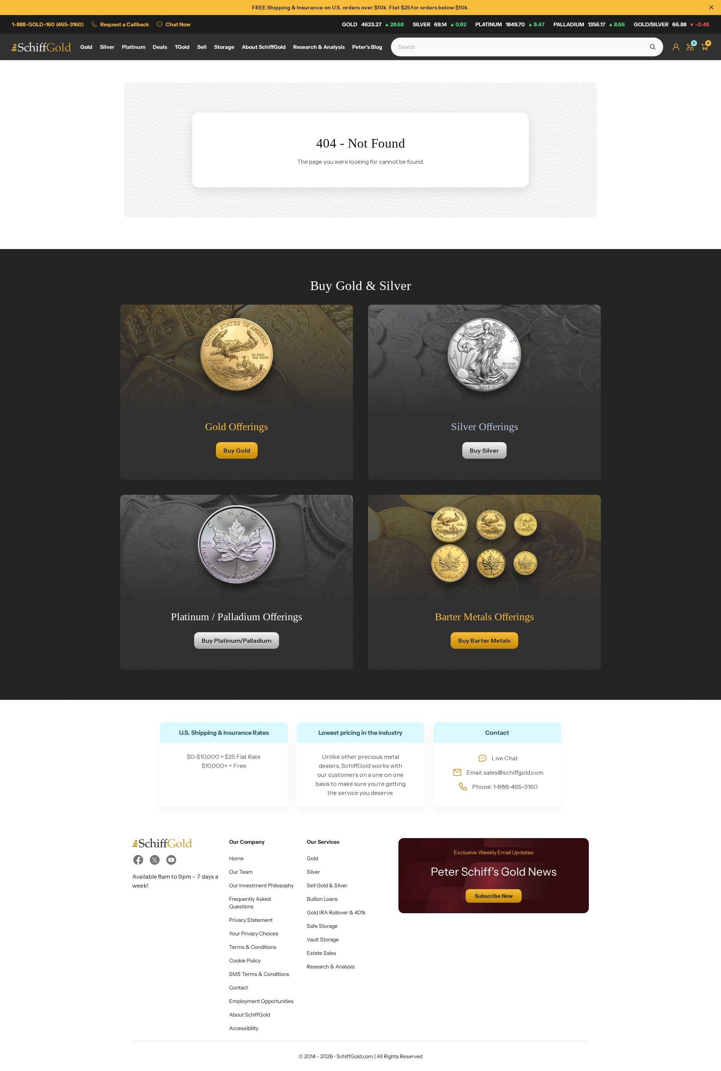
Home (236, 858)
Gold (373, 24)
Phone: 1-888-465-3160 (505, 786)
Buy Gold (236, 450)
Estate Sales (321, 953)
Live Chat (505, 758)
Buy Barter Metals (484, 640)
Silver (439, 24)
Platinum (510, 24)
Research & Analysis (331, 966)
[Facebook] (138, 860)
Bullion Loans (322, 899)
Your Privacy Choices (253, 933)
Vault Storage (323, 939)
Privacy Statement (251, 920)
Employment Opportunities (261, 1001)
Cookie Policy (245, 960)
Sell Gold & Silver (327, 885)
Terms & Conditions (252, 947)
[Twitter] (155, 860)
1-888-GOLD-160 (48, 24)
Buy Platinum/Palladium (237, 640)
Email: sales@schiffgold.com (504, 772)
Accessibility (243, 1028)
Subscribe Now (494, 896)
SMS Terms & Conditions (259, 974)
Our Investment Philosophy (261, 885)
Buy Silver (484, 450)
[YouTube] (171, 860)
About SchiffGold (249, 1014)
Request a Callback (124, 24)
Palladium (589, 24)
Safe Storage (322, 926)
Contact (238, 987)
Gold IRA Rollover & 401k (336, 912)
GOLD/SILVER (671, 24)
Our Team (241, 872)
